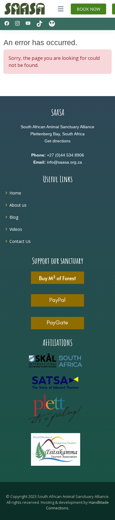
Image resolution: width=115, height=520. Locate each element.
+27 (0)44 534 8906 (65, 155)
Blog (13, 217)
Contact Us (20, 241)
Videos (15, 229)
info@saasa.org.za (64, 162)
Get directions (57, 141)
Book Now (88, 9)
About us (18, 205)
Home (15, 193)
